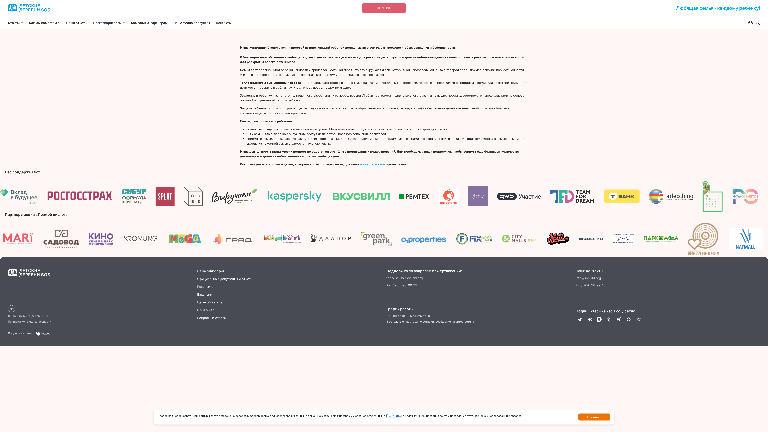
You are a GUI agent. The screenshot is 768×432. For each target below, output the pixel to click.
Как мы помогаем (43, 23)
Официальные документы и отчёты (225, 279)
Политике (394, 416)
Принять (594, 417)
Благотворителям (107, 23)
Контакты (223, 23)
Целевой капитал (210, 302)
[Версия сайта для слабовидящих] (750, 22)
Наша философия (211, 271)
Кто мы (14, 23)
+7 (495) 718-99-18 (590, 285)
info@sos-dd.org (588, 278)
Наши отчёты (76, 23)
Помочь (384, 8)
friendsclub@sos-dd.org (404, 278)
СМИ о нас (205, 310)
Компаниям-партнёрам (149, 23)
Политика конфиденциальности (29, 321)
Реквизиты (205, 287)
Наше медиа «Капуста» (191, 23)
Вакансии (204, 294)
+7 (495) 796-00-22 (401, 285)
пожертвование (372, 164)
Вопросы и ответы (212, 318)
